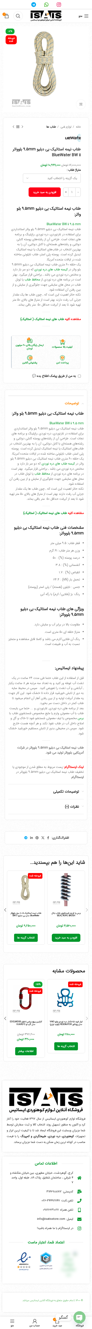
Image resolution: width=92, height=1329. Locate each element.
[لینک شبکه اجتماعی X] (43, 838)
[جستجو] (18, 15)
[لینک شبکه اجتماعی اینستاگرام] (58, 4)
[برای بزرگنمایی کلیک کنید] (80, 104)
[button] (66, 938)
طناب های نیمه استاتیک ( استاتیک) (42, 319)
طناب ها (51, 126)
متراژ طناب (74, 169)
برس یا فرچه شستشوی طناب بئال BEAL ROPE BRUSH (66, 914)
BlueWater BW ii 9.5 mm (64, 224)
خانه (78, 126)
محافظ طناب (32, 279)
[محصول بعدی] (13, 127)
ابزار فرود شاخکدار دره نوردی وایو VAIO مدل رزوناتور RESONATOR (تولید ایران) (66, 1023)
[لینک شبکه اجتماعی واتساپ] (46, 4)
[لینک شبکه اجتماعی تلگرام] (33, 4)
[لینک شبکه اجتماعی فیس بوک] (48, 838)
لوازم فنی (65, 126)
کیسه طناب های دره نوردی (51, 269)
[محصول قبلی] (22, 127)
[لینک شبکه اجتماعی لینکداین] (31, 838)
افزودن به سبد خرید (44, 192)
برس (81, 718)
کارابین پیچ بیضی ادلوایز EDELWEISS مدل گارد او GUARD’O (26, 1023)
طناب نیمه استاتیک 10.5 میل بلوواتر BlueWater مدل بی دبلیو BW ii (25, 914)
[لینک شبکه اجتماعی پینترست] (37, 838)
